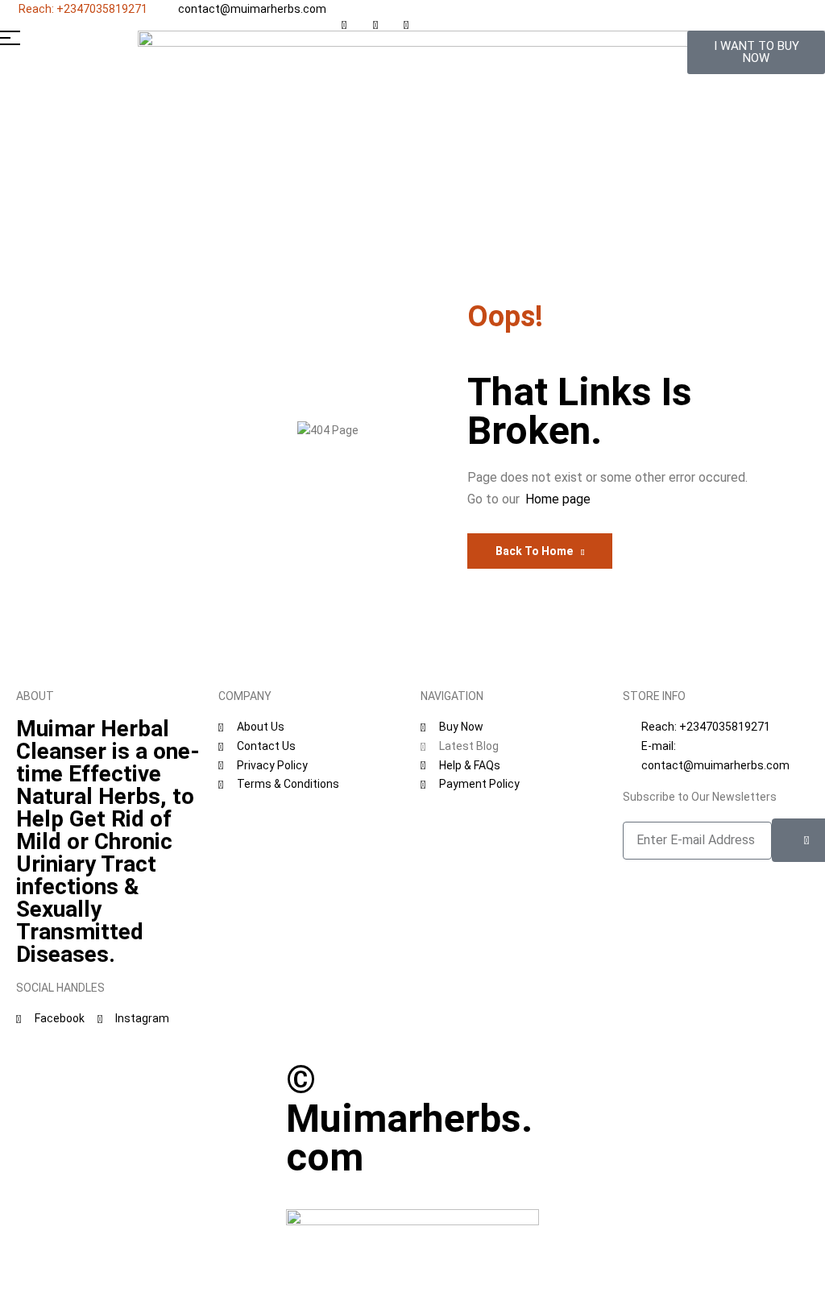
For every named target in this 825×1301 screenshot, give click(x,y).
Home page (558, 499)
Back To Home (534, 551)
